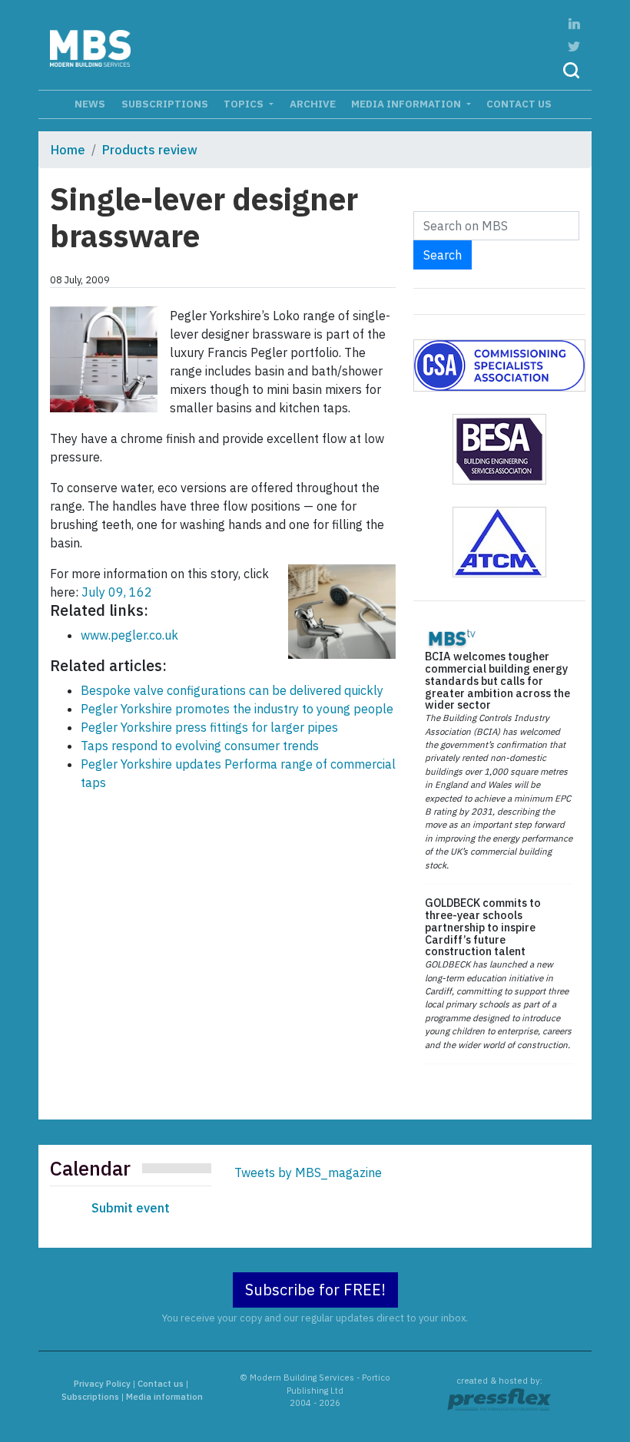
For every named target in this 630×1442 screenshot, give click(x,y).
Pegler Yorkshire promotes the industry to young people (237, 708)
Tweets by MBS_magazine (308, 1172)
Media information (407, 104)
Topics (245, 104)
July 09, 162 (115, 592)
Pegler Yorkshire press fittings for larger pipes (209, 727)
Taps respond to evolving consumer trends (200, 745)
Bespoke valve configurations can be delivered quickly (232, 690)
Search (442, 255)
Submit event (130, 1207)
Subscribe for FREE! (315, 1289)
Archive (313, 104)
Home (68, 149)
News (90, 104)
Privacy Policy (102, 1383)
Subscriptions (164, 104)
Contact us (519, 104)
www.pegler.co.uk (129, 635)
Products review (149, 149)
